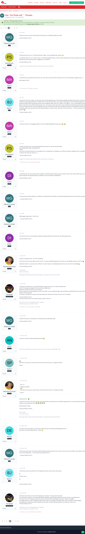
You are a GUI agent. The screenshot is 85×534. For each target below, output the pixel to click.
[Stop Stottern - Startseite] (3, 2)
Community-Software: (46, 532)
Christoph (31, 306)
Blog (60, 2)
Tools (64, 2)
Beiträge (4, 67)
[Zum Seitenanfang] (82, 532)
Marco (31, 88)
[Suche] (19, 7)
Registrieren (12, 7)
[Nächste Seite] (17, 28)
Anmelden (4, 7)
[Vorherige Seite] (1, 28)
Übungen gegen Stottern (33, 24)
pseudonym (32, 162)
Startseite (30, 2)
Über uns (55, 2)
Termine (36, 2)
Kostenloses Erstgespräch (76, 2)
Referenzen (48, 2)
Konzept (42, 2)
